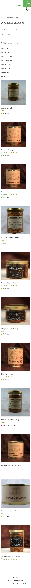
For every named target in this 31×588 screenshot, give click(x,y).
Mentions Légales (18, 580)
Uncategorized (5, 76)
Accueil (3, 17)
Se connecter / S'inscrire (27, 3)
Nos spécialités (5, 72)
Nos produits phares (7, 68)
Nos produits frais (6, 64)
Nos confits (4, 48)
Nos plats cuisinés (6, 60)
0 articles (27, 9)
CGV (9, 580)
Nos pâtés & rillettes (7, 56)
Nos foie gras (5, 52)
